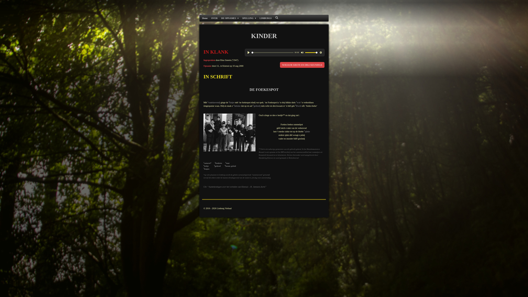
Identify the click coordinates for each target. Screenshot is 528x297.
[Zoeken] (276, 18)
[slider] (272, 52)
